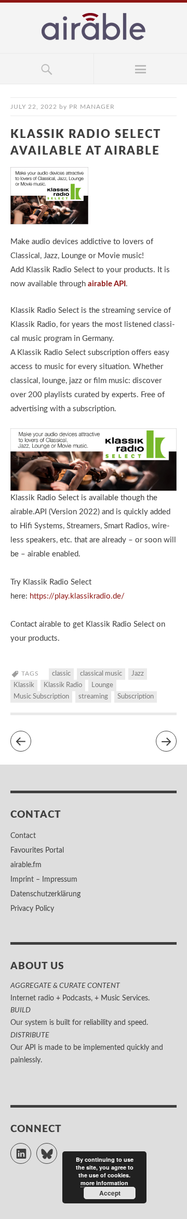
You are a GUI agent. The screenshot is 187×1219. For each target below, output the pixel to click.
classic (61, 673)
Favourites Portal (37, 850)
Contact (23, 836)
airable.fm (26, 865)
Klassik (24, 685)
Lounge (102, 685)
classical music (101, 673)
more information (104, 1183)
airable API (107, 284)
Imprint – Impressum (43, 879)
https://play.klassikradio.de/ (77, 596)
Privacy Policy (32, 908)
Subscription (135, 696)
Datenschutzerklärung (45, 894)
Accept (110, 1193)
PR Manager (92, 107)
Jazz (137, 673)
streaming (93, 696)
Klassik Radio (63, 685)
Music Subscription (41, 696)
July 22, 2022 (33, 107)
